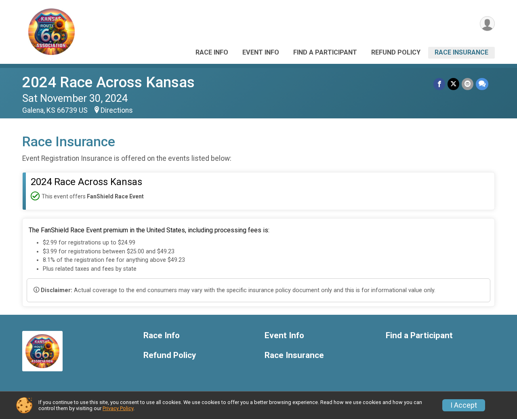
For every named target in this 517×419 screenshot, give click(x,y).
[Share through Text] (482, 84)
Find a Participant (325, 52)
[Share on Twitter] (453, 84)
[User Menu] (487, 23)
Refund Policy (395, 52)
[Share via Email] (467, 84)
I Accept (463, 405)
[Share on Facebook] (439, 84)
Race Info (211, 52)
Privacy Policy (118, 408)
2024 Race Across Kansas (108, 82)
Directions (117, 110)
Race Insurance (461, 52)
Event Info (260, 52)
